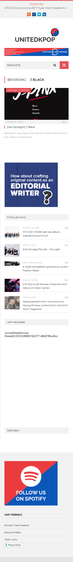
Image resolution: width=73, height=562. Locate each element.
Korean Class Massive (16, 525)
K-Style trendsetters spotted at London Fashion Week (45, 268)
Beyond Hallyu (12, 532)
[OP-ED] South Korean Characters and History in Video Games (45, 286)
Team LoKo (10, 539)
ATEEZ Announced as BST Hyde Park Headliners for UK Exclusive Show (37, 8)
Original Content (18, 90)
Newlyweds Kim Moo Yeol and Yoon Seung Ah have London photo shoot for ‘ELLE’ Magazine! (45, 305)
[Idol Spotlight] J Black (21, 127)
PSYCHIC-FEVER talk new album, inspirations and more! (41, 233)
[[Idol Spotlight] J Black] (36, 105)
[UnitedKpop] (36, 33)
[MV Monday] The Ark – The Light (41, 249)
